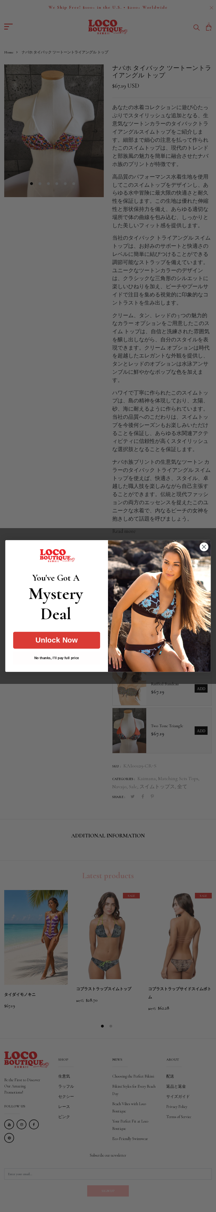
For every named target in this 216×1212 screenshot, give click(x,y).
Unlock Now (56, 640)
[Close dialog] (204, 546)
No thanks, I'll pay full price (56, 658)
